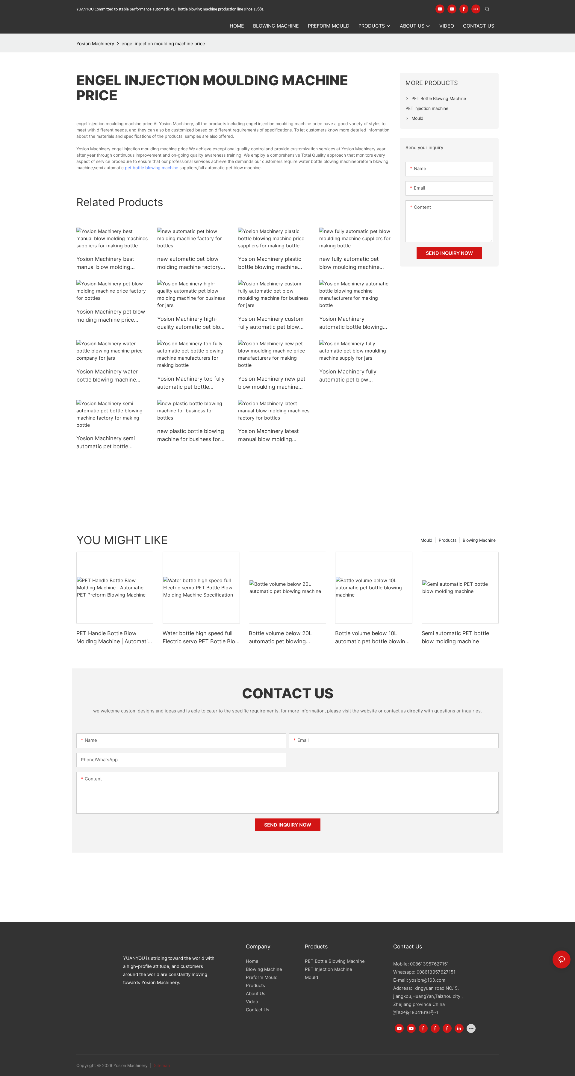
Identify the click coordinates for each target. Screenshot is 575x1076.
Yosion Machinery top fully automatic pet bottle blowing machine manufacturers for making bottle (191, 383)
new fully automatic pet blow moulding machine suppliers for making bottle (353, 263)
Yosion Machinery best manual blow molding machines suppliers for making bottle (105, 263)
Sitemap (161, 1065)
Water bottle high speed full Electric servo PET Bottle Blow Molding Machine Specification (201, 637)
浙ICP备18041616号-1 (415, 1012)
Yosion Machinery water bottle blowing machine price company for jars (107, 376)
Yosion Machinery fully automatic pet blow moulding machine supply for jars (351, 376)
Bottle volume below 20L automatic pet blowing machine (280, 637)
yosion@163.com (427, 980)
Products (447, 540)
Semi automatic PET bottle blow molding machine (455, 637)
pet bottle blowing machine (151, 167)
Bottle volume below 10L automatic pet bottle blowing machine (371, 637)
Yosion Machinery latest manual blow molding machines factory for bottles (268, 435)
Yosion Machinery (95, 43)
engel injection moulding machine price (163, 43)
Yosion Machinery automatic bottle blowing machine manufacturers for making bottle (353, 323)
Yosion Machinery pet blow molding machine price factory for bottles (110, 316)
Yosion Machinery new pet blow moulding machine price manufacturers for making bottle (271, 383)
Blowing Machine (479, 540)
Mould (426, 540)
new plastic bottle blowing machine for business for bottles (190, 435)
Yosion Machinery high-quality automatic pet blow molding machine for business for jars (191, 323)
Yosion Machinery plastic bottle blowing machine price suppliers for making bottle (271, 263)
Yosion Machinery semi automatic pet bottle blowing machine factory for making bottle (108, 442)
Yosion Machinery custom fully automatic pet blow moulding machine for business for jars (271, 323)
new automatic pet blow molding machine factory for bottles (189, 263)
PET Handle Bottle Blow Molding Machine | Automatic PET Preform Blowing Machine (113, 637)
